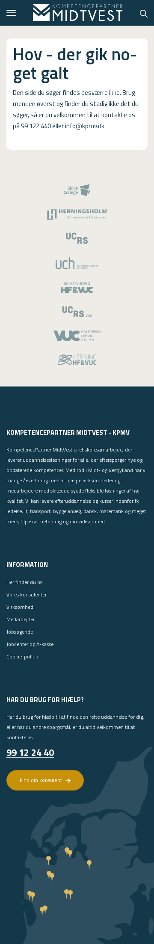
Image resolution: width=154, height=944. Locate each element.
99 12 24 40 (30, 752)
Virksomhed (19, 607)
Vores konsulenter (26, 594)
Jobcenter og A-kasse (29, 644)
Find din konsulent (41, 780)
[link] (78, 12)
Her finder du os (24, 582)
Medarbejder (20, 619)
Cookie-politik (22, 656)
